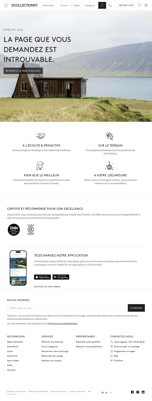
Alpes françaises (15, 341)
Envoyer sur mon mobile (47, 286)
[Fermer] (7, 5)
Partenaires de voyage (52, 355)
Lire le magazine (50, 346)
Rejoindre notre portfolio (88, 341)
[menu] (139, 5)
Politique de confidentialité (62, 323)
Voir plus (11, 369)
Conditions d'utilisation (77, 391)
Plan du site (11, 394)
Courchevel (12, 346)
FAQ (116, 355)
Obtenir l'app (126, 5)
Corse (10, 351)
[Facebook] (132, 392)
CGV (89, 391)
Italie (9, 365)
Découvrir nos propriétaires (89, 346)
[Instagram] (138, 392)
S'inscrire (136, 307)
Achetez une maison (52, 360)
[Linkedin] (143, 392)
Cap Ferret (12, 355)
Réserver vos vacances (52, 341)
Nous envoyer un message (126, 346)
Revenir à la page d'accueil (23, 70)
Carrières (118, 360)
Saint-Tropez (13, 360)
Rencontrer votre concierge (55, 351)
